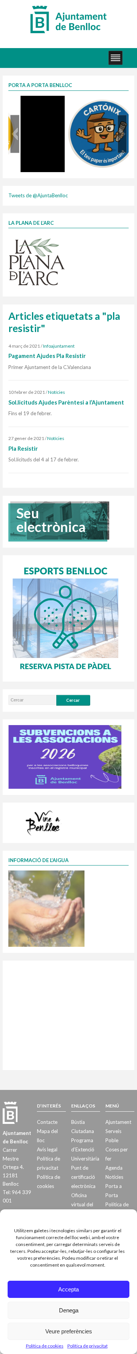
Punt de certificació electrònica (83, 1177)
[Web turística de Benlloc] (44, 822)
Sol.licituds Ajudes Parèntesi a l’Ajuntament (66, 402)
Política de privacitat (87, 1346)
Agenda (114, 1168)
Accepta (68, 1289)
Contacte (47, 1122)
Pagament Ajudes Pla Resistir (47, 355)
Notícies (56, 392)
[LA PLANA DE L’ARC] (36, 261)
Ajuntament (118, 1122)
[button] (14, 134)
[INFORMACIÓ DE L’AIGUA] (46, 908)
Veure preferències (68, 1331)
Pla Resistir (23, 448)
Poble (111, 1140)
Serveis (113, 1131)
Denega (68, 1310)
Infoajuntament (59, 346)
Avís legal (47, 1149)
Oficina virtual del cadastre (82, 1204)
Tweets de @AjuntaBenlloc (38, 195)
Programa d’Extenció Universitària (85, 1149)
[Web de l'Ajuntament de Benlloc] (68, 19)
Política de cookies (45, 1346)
